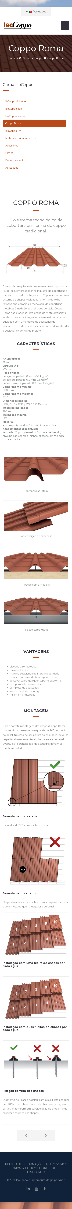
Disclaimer (36, 1172)
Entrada (13, 58)
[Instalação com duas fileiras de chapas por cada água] (36, 999)
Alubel (62, 1180)
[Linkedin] (28, 1188)
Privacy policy (24, 1168)
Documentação (14, 160)
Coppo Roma (13, 123)
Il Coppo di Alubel (15, 101)
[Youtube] (36, 1188)
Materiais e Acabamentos (20, 138)
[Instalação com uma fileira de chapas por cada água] (36, 935)
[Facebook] (44, 1188)
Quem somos (56, 1164)
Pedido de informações (24, 1164)
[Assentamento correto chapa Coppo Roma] (36, 782)
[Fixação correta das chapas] (36, 1063)
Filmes (9, 153)
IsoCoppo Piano (15, 116)
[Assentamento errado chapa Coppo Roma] (36, 859)
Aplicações (11, 167)
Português (39, 11)
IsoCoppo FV (13, 130)
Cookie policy (48, 1168)
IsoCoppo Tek (13, 108)
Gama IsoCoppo (32, 58)
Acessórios (11, 145)
